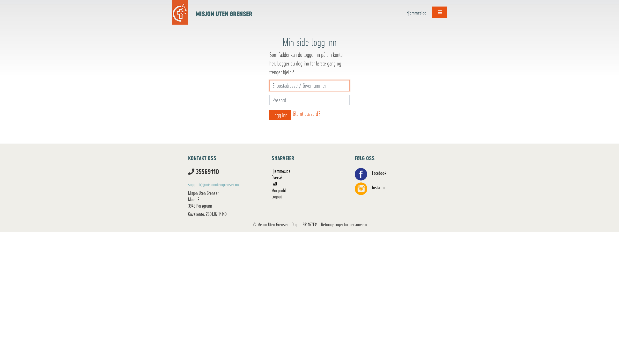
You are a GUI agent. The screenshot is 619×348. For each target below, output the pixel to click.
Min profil (279, 190)
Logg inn (280, 115)
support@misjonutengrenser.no (213, 185)
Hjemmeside (416, 13)
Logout (277, 197)
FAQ (274, 184)
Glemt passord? (306, 113)
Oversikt (278, 177)
